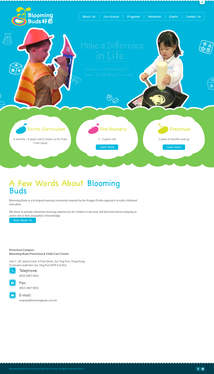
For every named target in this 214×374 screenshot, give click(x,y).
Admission (154, 16)
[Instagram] (203, 369)
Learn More (107, 147)
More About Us (22, 220)
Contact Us (193, 16)
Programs (133, 16)
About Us (89, 16)
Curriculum (111, 16)
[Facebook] (198, 369)
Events (173, 16)
